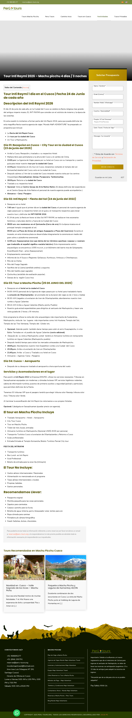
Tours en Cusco (84, 16)
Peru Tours (49, 16)
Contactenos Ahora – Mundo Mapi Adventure (62, 691)
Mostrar (25, 87)
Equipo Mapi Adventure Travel (58, 670)
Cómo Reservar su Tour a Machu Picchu (61, 675)
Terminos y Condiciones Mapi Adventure (61, 686)
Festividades (102, 16)
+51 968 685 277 (12, 2)
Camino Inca (66, 16)
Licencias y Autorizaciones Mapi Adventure (62, 665)
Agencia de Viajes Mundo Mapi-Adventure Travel (64, 660)
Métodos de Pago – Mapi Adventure (59, 680)
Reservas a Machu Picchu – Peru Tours (60, 696)
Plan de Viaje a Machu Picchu (57, 655)
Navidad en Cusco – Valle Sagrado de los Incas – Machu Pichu (22, 588)
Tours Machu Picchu (30, 16)
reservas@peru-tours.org (30, 2)
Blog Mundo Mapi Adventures (57, 701)
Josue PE (104, 715)
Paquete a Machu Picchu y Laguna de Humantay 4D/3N (63, 586)
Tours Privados (120, 16)
